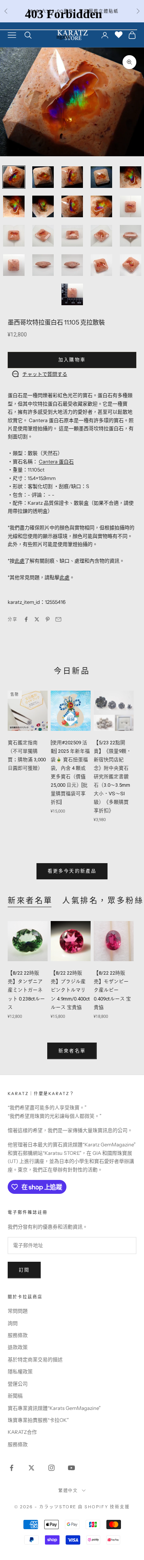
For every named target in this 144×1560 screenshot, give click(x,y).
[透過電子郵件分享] (58, 619)
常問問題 (18, 1311)
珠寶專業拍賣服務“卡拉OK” (38, 1420)
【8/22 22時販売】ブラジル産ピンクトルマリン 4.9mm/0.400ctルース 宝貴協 (70, 990)
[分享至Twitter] (37, 619)
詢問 (13, 1323)
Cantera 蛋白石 (56, 461)
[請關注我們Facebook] (11, 1468)
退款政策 (18, 1347)
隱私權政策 (20, 1371)
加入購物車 (72, 360)
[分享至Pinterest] (48, 619)
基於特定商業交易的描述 (35, 1359)
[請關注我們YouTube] (71, 1468)
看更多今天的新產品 (72, 871)
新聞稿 (15, 1396)
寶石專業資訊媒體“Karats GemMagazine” (54, 1408)
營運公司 (18, 1384)
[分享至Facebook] (26, 619)
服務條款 (18, 1335)
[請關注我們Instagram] (51, 1468)
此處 (20, 561)
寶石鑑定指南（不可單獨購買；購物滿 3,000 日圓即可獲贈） (27, 755)
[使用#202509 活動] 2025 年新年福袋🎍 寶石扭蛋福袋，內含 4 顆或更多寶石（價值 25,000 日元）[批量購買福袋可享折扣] (70, 772)
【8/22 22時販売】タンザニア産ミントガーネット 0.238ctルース (26, 990)
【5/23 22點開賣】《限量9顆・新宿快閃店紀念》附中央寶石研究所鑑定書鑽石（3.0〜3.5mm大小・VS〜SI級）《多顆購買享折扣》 (112, 777)
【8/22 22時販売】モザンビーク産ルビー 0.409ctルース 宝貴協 (112, 990)
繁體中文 (68, 1490)
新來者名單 (30, 900)
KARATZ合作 (22, 1432)
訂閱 (24, 1270)
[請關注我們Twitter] (31, 1468)
